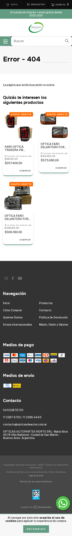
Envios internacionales (17, 324)
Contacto (45, 310)
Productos (46, 303)
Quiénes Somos (13, 317)
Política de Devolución (53, 317)
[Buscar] (66, 40)
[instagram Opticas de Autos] (6, 278)
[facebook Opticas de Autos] (13, 278)
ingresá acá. (36, 475)
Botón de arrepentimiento (36, 481)
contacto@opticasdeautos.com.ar (25, 424)
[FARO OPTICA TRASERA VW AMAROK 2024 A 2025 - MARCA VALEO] (8, 170)
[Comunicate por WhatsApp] (63, 503)
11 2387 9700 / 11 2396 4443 (22, 417)
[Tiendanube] (36, 508)
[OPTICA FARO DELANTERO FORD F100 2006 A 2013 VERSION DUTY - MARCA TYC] (8, 239)
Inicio (6, 303)
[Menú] (5, 41)
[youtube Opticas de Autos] (20, 278)
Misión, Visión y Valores (53, 324)
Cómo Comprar (12, 310)
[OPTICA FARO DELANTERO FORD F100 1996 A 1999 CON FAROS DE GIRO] (44, 167)
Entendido (36, 529)
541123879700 (13, 410)
